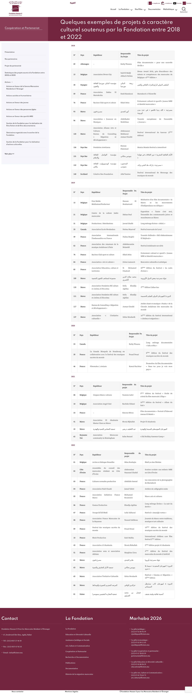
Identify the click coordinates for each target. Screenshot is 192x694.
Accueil (113, 9)
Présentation (10, 52)
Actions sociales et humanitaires (18, 96)
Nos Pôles (138, 9)
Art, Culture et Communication (78, 646)
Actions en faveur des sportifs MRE (19, 116)
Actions (7, 82)
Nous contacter (18, 691)
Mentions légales (71, 691)
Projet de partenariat (13, 66)
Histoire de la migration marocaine (79, 674)
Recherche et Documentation (77, 657)
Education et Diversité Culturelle (78, 635)
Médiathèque (168, 9)
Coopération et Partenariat (76, 651)
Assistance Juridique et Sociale (78, 640)
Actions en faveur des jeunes (17, 102)
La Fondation (124, 9)
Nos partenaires (11, 59)
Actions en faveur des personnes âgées (21, 109)
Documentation (154, 9)
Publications (70, 663)
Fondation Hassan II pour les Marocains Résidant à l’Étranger (145, 691)
